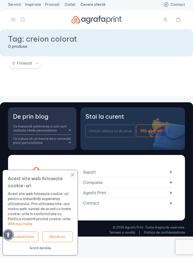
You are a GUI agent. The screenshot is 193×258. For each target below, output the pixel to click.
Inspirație (33, 4)
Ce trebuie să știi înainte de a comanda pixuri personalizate (42, 141)
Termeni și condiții (122, 232)
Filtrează (24, 63)
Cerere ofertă (93, 4)
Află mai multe (20, 224)
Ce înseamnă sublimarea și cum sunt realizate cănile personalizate (40, 128)
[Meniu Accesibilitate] (8, 235)
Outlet (70, 4)
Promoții (52, 4)
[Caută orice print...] (23, 19)
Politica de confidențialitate (164, 232)
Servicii (14, 4)
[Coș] (176, 19)
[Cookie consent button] (73, 175)
